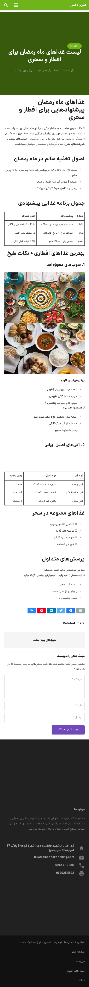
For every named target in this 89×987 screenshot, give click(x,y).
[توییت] (61, 610)
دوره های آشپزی (75, 971)
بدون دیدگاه (21, 71)
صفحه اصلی (78, 952)
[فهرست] (16, 5)
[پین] (41, 610)
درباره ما (80, 961)
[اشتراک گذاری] (70, 610)
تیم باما (58, 942)
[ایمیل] (80, 610)
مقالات (81, 980)
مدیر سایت (41, 71)
